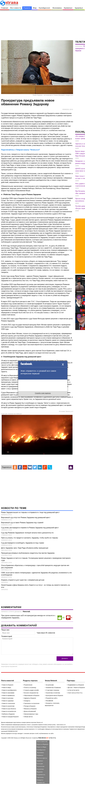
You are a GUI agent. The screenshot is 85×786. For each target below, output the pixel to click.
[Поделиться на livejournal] (50, 467)
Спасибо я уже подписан (43, 393)
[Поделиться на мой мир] (25, 467)
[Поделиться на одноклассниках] (15, 467)
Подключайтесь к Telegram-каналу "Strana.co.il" (20, 150)
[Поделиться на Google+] (45, 467)
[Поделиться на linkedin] (40, 467)
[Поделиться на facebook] (20, 467)
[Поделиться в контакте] (30, 467)
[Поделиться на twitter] (35, 467)
